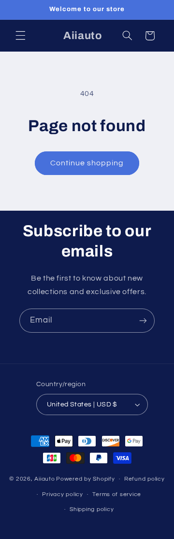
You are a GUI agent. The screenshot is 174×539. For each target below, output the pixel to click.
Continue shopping (87, 163)
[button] (20, 36)
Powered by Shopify (85, 479)
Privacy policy (62, 494)
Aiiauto (44, 479)
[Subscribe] (143, 320)
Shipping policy (92, 509)
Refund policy (144, 479)
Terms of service (116, 494)
